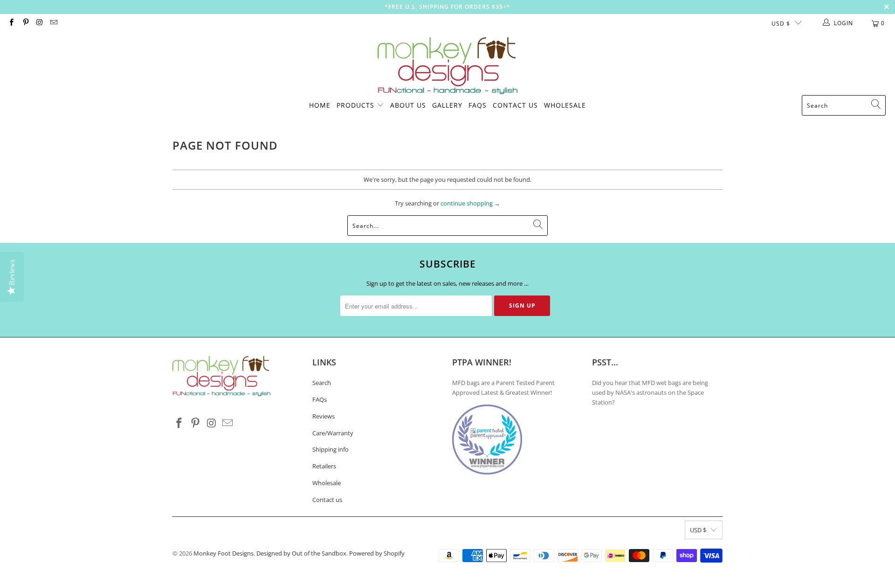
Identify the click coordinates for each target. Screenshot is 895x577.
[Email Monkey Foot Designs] (53, 23)
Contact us (327, 499)
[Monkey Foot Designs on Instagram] (39, 23)
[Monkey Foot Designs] (447, 66)
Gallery (447, 105)
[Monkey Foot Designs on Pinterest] (25, 23)
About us (408, 105)
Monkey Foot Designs (223, 553)
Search (321, 382)
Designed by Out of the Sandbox (301, 553)
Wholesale (565, 105)
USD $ (780, 23)
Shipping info (330, 449)
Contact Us (515, 105)
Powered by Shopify (377, 553)
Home (319, 105)
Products (355, 105)
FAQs (477, 105)
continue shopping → (470, 203)
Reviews (323, 416)
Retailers (324, 466)
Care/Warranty (332, 433)
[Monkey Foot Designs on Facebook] (11, 23)
